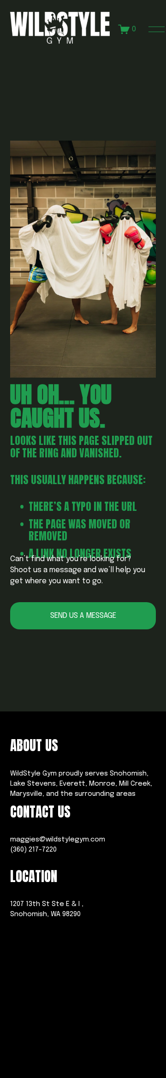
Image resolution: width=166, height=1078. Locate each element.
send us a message (83, 616)
